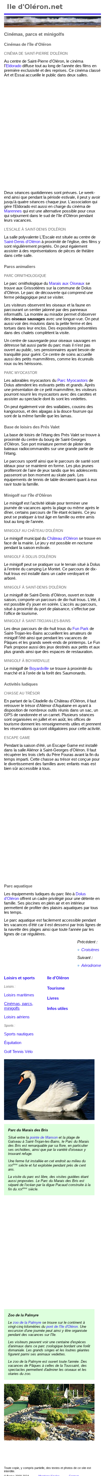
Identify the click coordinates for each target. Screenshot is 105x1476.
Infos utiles (57, 1008)
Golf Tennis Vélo (18, 1051)
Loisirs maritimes (19, 995)
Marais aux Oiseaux (67, 283)
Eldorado (13, 65)
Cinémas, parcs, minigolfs (18, 1005)
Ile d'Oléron (58, 978)
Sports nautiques (19, 1034)
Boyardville (39, 668)
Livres (53, 998)
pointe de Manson (44, 1137)
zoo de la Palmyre (27, 1322)
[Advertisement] (52, 134)
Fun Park (80, 628)
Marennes (13, 211)
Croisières (90, 949)
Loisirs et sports (19, 978)
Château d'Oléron (62, 538)
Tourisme (56, 988)
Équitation (12, 1042)
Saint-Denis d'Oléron (22, 241)
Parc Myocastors (72, 380)
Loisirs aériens (17, 1017)
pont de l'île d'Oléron (62, 1327)
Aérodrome (91, 965)
